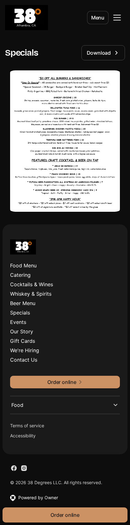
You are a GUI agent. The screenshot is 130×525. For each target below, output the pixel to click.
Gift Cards (22, 341)
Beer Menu (22, 303)
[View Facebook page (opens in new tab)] (14, 468)
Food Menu (23, 265)
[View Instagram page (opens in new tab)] (24, 468)
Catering (20, 275)
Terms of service (27, 425)
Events (18, 322)
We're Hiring (24, 350)
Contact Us (23, 360)
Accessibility (23, 435)
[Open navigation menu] (117, 17)
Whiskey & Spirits (30, 294)
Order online (65, 515)
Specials (20, 312)
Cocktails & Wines (31, 284)
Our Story (21, 331)
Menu (97, 17)
